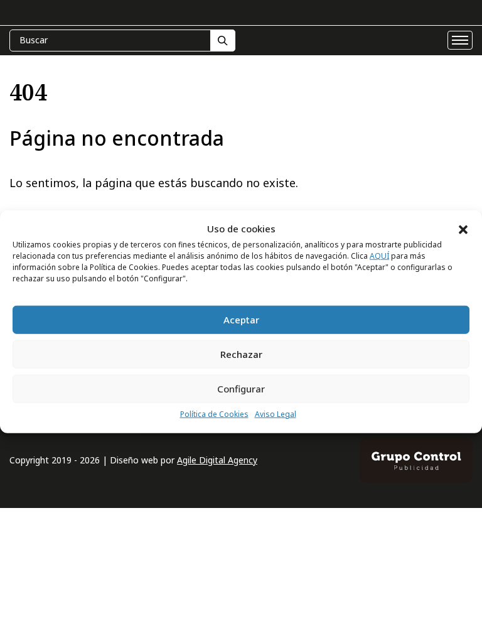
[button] (463, 228)
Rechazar (241, 354)
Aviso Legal (275, 414)
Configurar (241, 388)
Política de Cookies (214, 414)
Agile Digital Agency (217, 460)
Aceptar (241, 319)
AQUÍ (379, 256)
